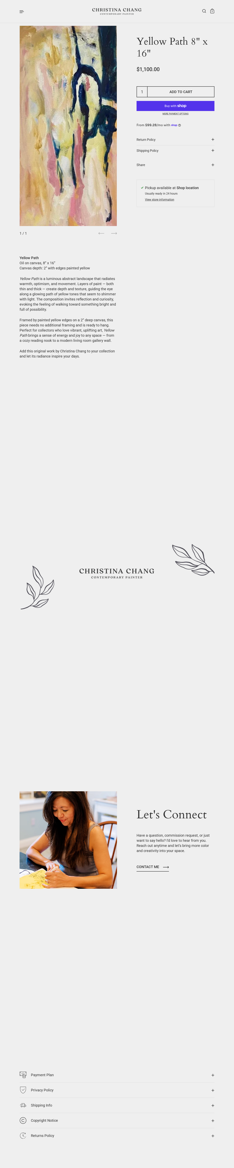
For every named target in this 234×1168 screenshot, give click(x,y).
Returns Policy (42, 1135)
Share (141, 165)
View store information (159, 199)
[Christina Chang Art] (116, 11)
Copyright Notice (44, 1120)
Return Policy (146, 139)
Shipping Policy (147, 150)
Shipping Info (41, 1105)
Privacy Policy (42, 1090)
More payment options (175, 113)
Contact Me (148, 867)
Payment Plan (42, 1075)
